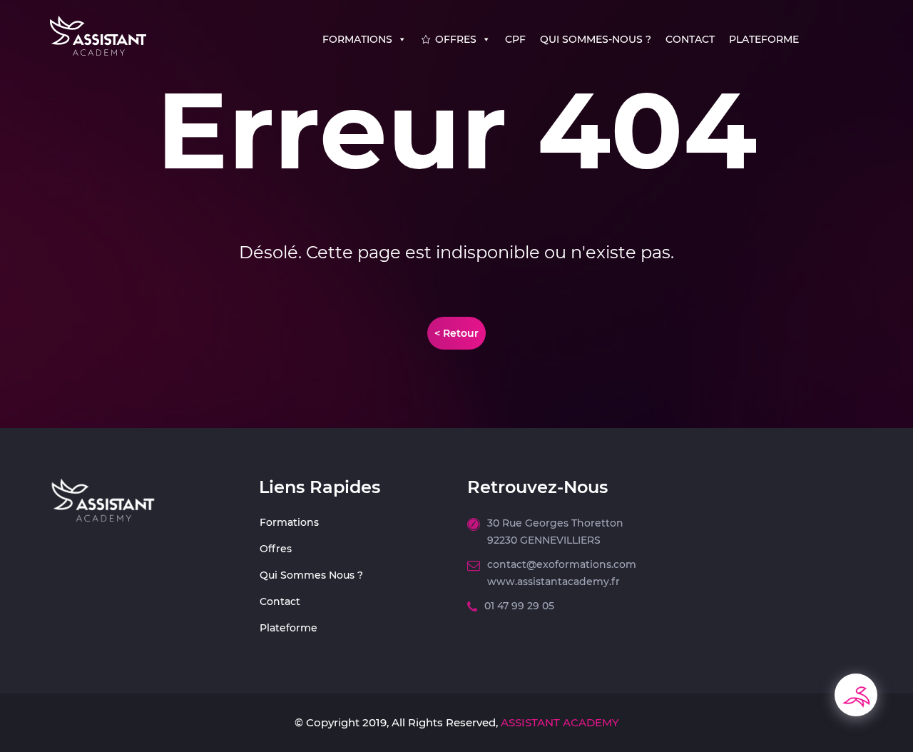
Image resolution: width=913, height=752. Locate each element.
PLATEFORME (764, 39)
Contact (280, 601)
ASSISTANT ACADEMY (558, 722)
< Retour (456, 333)
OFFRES (455, 39)
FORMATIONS (357, 39)
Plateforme (288, 627)
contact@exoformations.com (561, 564)
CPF (515, 39)
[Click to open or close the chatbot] (856, 695)
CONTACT (690, 39)
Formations (289, 522)
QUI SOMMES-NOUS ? (595, 39)
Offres (276, 548)
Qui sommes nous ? (311, 575)
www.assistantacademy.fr (553, 581)
